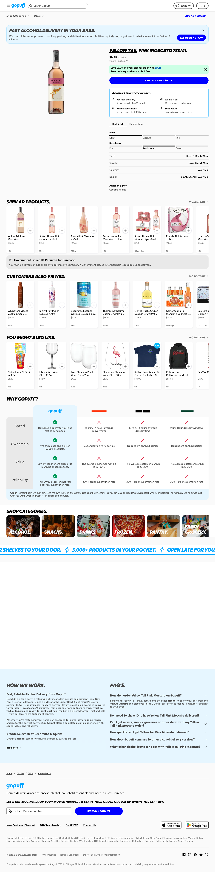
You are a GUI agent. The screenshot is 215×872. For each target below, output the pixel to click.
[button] (202, 6)
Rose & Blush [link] (44, 773)
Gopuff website (119, 703)
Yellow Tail (123, 50)
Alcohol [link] (20, 773)
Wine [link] (30, 773)
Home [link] (9, 773)
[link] (18, 5)
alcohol (172, 700)
